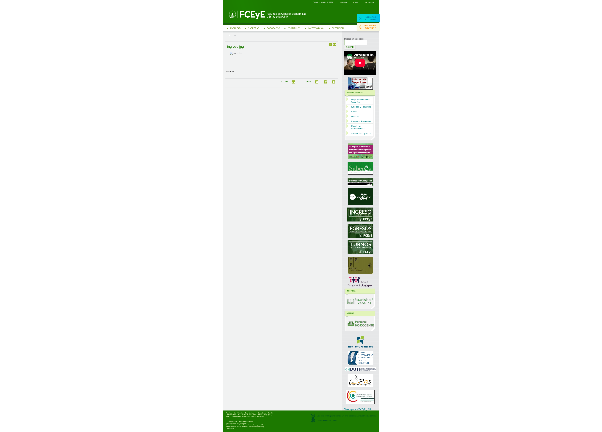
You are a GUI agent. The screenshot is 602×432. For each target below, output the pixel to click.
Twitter (334, 82)
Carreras (253, 28)
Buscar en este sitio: (354, 39)
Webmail (371, 2)
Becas (354, 112)
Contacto (345, 2)
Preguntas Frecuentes (361, 121)
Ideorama (243, 423)
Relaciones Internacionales (358, 127)
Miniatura (230, 71)
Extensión (338, 28)
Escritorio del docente (368, 27)
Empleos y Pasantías (361, 107)
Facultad (235, 28)
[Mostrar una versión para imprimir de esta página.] (294, 82)
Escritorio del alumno (368, 18)
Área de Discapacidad (361, 133)
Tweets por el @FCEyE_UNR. (358, 409)
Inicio (234, 35)
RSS (356, 2)
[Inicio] (266, 18)
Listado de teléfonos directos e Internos (249, 416)
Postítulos (294, 28)
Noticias (355, 116)
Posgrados (273, 28)
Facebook (326, 82)
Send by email (317, 82)
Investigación (316, 28)
